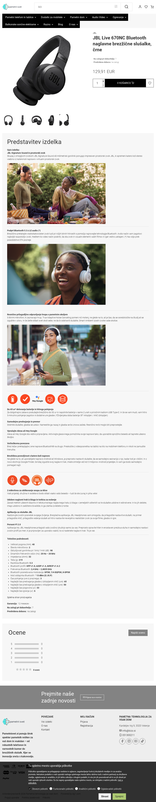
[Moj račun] (140, 7)
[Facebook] (122, 741)
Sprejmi (119, 796)
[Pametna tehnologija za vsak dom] (15, 6)
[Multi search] (116, 6)
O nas (44, 725)
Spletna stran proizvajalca (19, 597)
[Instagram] (129, 741)
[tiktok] (142, 741)
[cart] (152, 7)
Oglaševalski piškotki (111, 789)
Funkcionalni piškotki (63, 789)
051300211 (128, 735)
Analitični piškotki (87, 789)
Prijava (84, 721)
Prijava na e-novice (93, 697)
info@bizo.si (129, 730)
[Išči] (126, 7)
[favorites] (146, 7)
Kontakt (45, 729)
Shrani (104, 796)
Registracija (86, 725)
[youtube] (136, 741)
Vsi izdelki (46, 721)
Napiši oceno (138, 632)
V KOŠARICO (124, 83)
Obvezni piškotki (40, 789)
